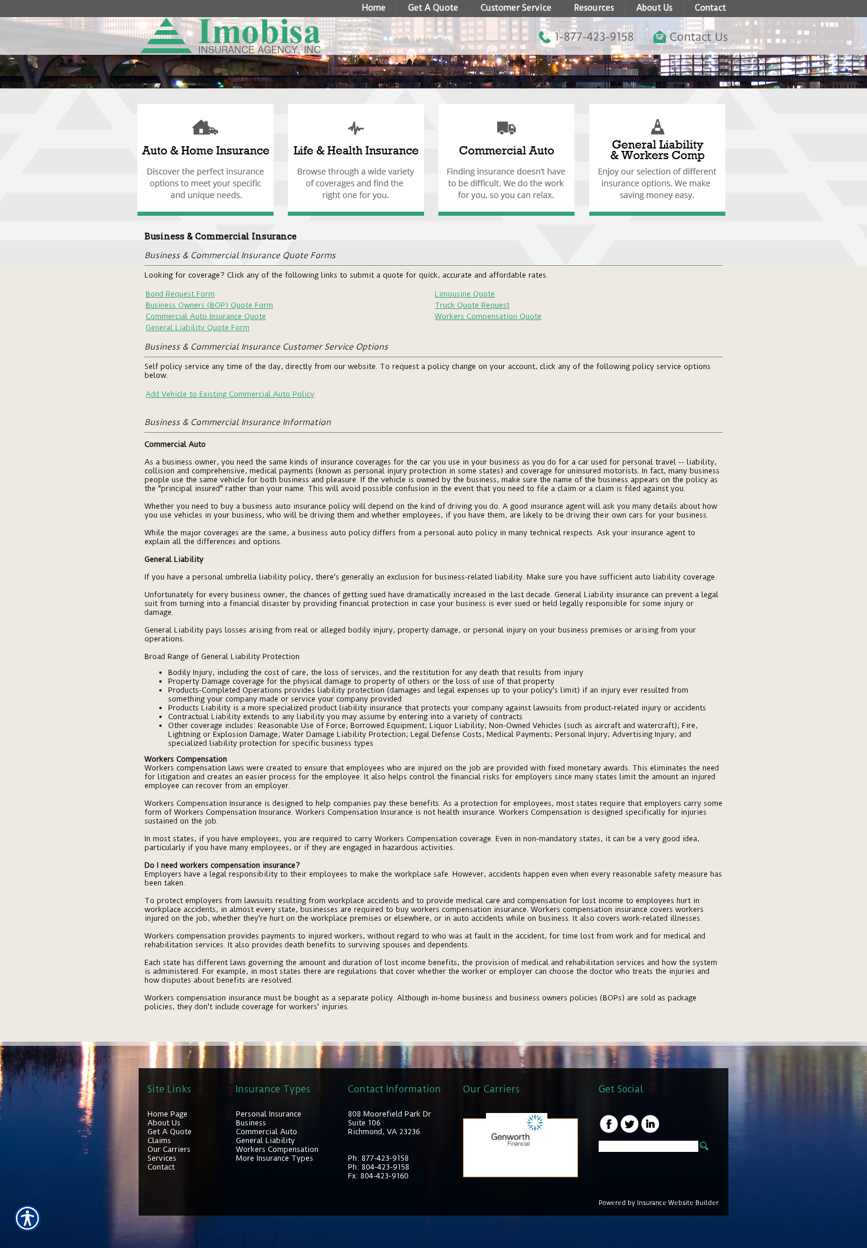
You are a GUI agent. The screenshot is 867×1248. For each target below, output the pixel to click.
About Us (163, 1122)
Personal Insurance (268, 1113)
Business (251, 1122)
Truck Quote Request (472, 305)
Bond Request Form (180, 293)
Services (161, 1158)
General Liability (265, 1140)
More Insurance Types (274, 1158)
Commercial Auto (266, 1131)
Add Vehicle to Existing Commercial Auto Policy (230, 394)
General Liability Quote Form (197, 327)
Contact (161, 1167)
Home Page (167, 1113)
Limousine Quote (465, 293)
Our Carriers (169, 1149)
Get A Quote (169, 1131)
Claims (159, 1140)
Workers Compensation (277, 1149)
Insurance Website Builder (677, 1203)
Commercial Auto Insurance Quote (206, 316)
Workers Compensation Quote (488, 316)
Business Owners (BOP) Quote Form (209, 305)
